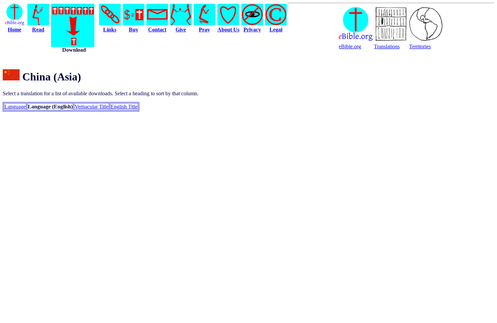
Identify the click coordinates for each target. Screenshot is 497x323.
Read (38, 29)
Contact (157, 29)
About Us (228, 29)
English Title (124, 106)
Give (180, 29)
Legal (275, 29)
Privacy (252, 29)
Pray (204, 29)
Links (109, 29)
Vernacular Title (92, 106)
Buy (133, 29)
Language (15, 106)
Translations (387, 46)
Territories (420, 46)
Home (14, 29)
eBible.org (350, 46)
